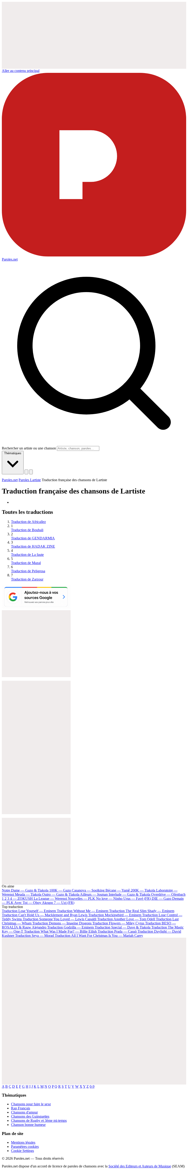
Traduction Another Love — (126, 919)
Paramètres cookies (25, 1146)
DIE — (161, 898)
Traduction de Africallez (28, 522)
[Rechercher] (26, 472)
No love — (109, 898)
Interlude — (129, 894)
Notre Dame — (25, 890)
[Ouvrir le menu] (31, 472)
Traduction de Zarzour (27, 579)
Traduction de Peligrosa (28, 571)
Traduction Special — (122, 927)
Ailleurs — (94, 894)
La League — (50, 898)
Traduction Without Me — (82, 911)
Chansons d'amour (24, 1112)
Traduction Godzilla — (70, 927)
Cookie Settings (22, 1151)
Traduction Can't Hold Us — (44, 915)
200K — (143, 890)
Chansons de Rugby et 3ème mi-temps (39, 1120)
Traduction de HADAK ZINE (33, 546)
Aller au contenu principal (20, 71)
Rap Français (20, 1108)
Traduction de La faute (27, 555)
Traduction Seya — (34, 935)
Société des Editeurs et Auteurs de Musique (139, 1166)
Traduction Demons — (61, 923)
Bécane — (117, 890)
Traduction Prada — (117, 931)
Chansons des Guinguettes (30, 1116)
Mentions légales (23, 1142)
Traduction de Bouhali (27, 530)
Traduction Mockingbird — (114, 915)
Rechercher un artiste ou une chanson (29, 448)
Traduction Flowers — (118, 923)
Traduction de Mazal (26, 563)
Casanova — (88, 890)
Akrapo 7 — (58, 903)
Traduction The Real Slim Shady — (141, 911)
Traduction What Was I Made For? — (60, 931)
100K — (60, 890)
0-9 (92, 1086)
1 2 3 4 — (17, 898)
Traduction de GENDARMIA (33, 538)
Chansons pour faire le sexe (31, 1104)
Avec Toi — (27, 903)
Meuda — (28, 894)
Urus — (137, 898)
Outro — (60, 894)
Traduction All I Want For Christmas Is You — (99, 935)
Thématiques (12, 453)
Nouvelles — (81, 898)
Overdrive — (168, 894)
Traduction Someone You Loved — (59, 919)
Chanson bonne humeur (28, 1125)
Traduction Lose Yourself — (29, 911)
